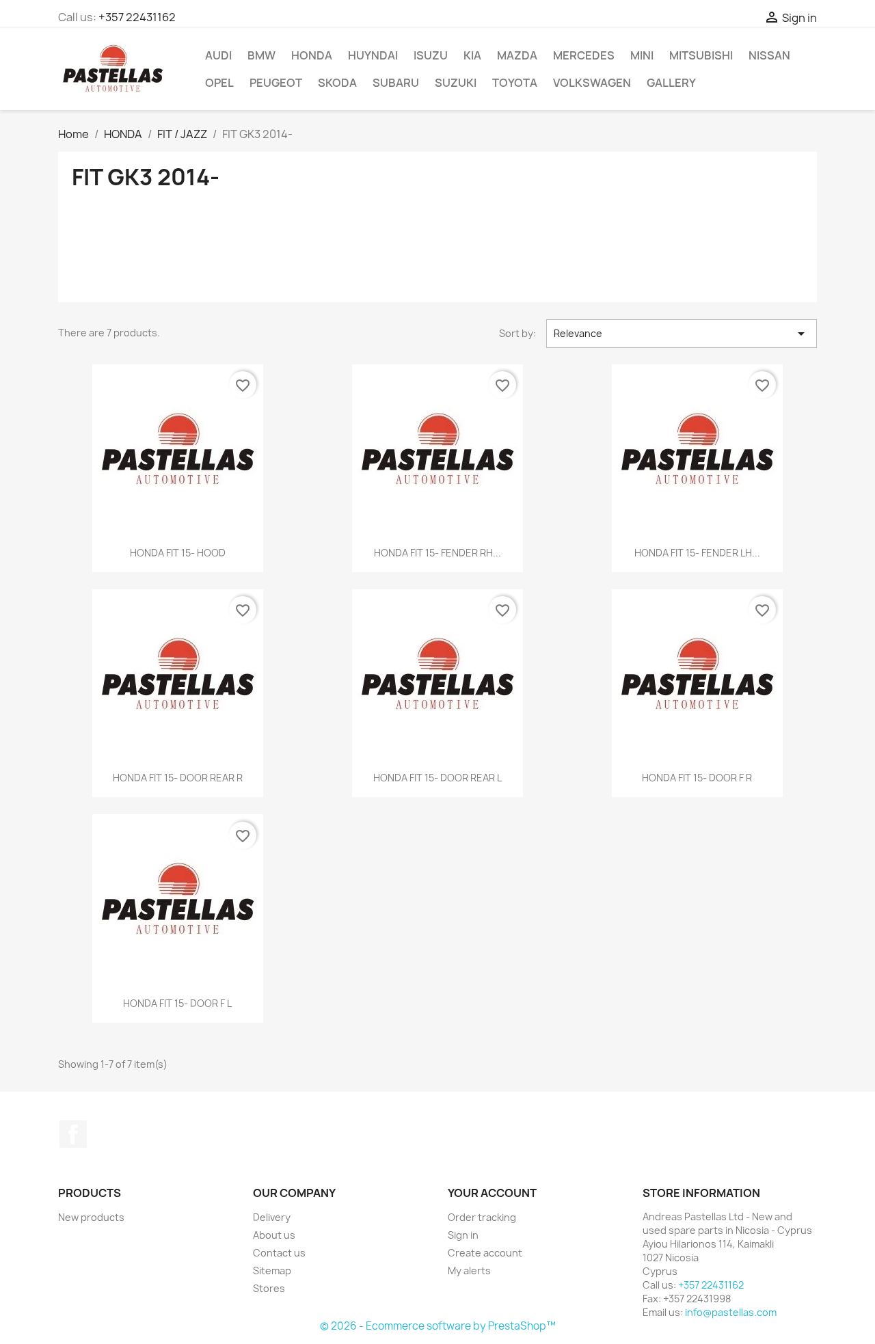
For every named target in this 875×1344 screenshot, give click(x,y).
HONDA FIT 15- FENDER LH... (697, 552)
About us (274, 1234)
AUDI (218, 55)
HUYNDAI (373, 55)
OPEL (219, 82)
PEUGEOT (276, 82)
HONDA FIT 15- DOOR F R (697, 777)
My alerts (469, 1270)
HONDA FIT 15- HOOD (178, 552)
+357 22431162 (137, 17)
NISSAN (769, 55)
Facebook (73, 1134)
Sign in (463, 1234)
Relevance (681, 333)
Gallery (671, 82)
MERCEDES (584, 55)
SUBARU (396, 82)
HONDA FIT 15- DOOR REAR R (178, 777)
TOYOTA (514, 82)
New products (91, 1217)
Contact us (279, 1252)
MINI (642, 55)
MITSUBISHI (701, 55)
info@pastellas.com (731, 1312)
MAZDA (517, 55)
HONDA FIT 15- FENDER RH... (437, 552)
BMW (261, 55)
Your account (492, 1192)
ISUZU (431, 55)
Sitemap (272, 1270)
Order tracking (482, 1217)
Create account (485, 1252)
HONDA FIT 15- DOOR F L (177, 1003)
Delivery (272, 1217)
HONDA (311, 55)
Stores (269, 1288)
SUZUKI (455, 82)
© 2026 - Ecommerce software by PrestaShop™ (438, 1326)
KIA (472, 55)
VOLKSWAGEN (592, 82)
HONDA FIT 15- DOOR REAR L (437, 777)
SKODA (337, 82)
